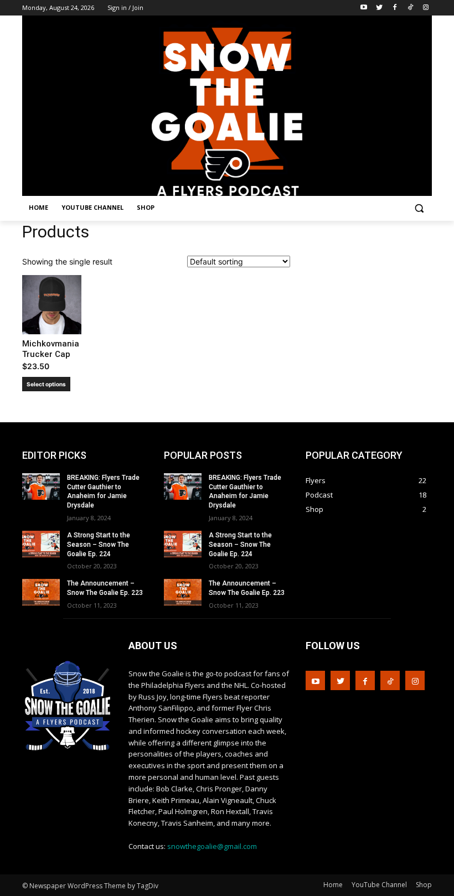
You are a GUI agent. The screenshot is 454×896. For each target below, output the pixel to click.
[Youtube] (364, 8)
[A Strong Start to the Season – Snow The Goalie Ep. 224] (41, 544)
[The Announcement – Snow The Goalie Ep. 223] (41, 592)
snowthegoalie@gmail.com (212, 846)
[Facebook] (395, 8)
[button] (419, 208)
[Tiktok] (410, 8)
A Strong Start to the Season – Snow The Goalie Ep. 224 (98, 544)
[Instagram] (425, 8)
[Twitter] (379, 8)
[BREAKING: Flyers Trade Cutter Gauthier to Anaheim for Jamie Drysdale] (41, 486)
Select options (46, 384)
